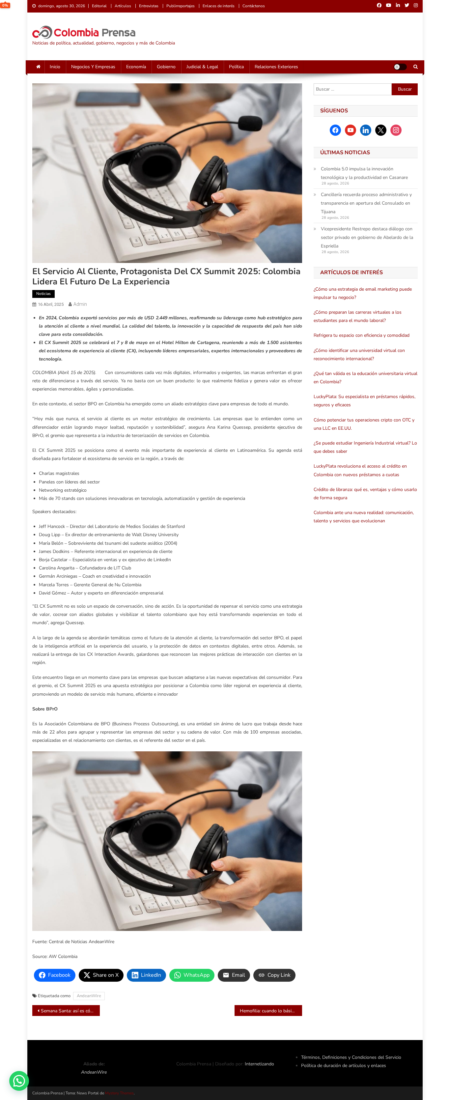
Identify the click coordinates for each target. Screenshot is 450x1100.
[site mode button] (400, 67)
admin (80, 304)
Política (236, 67)
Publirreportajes (180, 6)
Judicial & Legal (202, 67)
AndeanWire (89, 996)
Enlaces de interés (219, 6)
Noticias (43, 293)
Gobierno (166, 67)
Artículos (123, 6)
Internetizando (259, 1064)
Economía (136, 67)
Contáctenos (253, 6)
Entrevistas (148, 6)
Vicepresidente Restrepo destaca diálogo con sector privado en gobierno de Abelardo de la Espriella (367, 237)
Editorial (99, 6)
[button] (19, 1081)
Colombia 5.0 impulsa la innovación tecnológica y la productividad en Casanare (364, 173)
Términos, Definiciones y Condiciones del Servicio (351, 1057)
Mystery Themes (119, 1093)
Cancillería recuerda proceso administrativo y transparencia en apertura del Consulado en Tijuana (366, 203)
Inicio (55, 67)
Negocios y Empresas (93, 67)
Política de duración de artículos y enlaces (343, 1065)
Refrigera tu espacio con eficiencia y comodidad (361, 335)
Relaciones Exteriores (276, 67)
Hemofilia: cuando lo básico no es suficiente (271, 1011)
